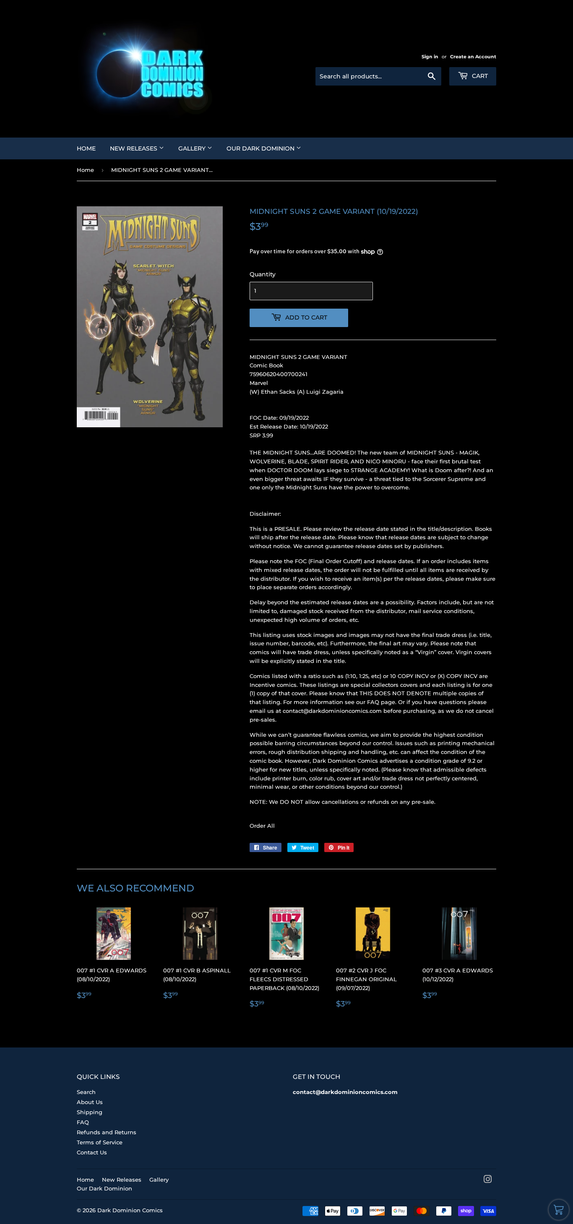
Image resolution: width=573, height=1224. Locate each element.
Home (86, 148)
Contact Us (92, 1152)
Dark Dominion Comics (130, 1210)
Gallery (192, 148)
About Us (90, 1102)
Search (86, 1092)
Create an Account (473, 57)
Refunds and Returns (106, 1132)
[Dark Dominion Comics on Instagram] (488, 1180)
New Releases (134, 148)
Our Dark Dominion (261, 148)
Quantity (263, 274)
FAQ (83, 1122)
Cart (479, 76)
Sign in (430, 57)
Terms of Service (99, 1142)
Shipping (89, 1112)
